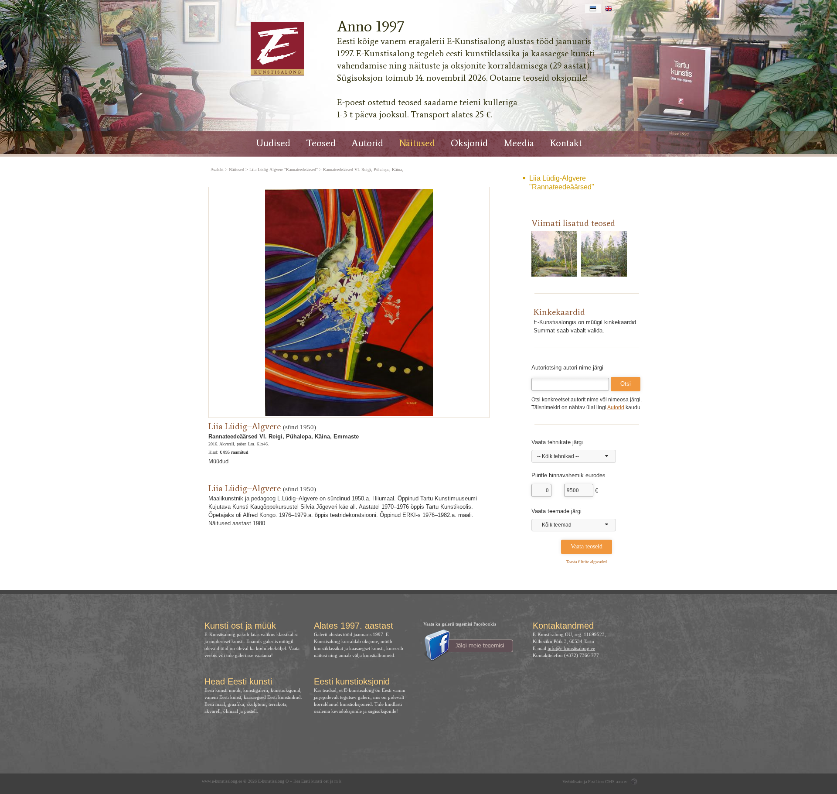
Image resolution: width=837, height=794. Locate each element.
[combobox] (573, 456)
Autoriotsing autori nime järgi (567, 367)
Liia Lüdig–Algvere (244, 426)
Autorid (367, 143)
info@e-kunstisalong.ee (571, 648)
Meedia (519, 143)
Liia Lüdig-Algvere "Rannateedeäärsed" (561, 183)
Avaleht (217, 170)
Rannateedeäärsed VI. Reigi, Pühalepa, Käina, (363, 170)
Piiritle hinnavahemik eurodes (568, 475)
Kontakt (566, 143)
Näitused (417, 143)
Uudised (273, 143)
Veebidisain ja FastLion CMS (588, 781)
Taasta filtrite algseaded (586, 561)
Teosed (321, 143)
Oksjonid (469, 143)
